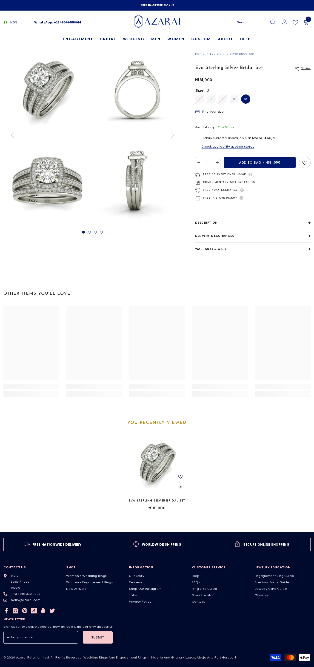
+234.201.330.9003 (25, 594)
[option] (157, 5)
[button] (12, 135)
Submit (97, 637)
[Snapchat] (43, 610)
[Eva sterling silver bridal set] (157, 464)
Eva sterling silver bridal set (157, 500)
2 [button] (89, 232)
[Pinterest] (25, 610)
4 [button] (101, 232)
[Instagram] (15, 610)
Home (200, 53)
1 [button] (83, 232)
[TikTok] (34, 610)
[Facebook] (6, 610)
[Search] (256, 22)
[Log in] (284, 22)
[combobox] (252, 22)
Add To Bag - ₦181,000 (259, 162)
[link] (31, 386)
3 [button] (95, 232)
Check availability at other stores (228, 146)
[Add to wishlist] (305, 162)
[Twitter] (52, 610)
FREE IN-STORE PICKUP (157, 5)
